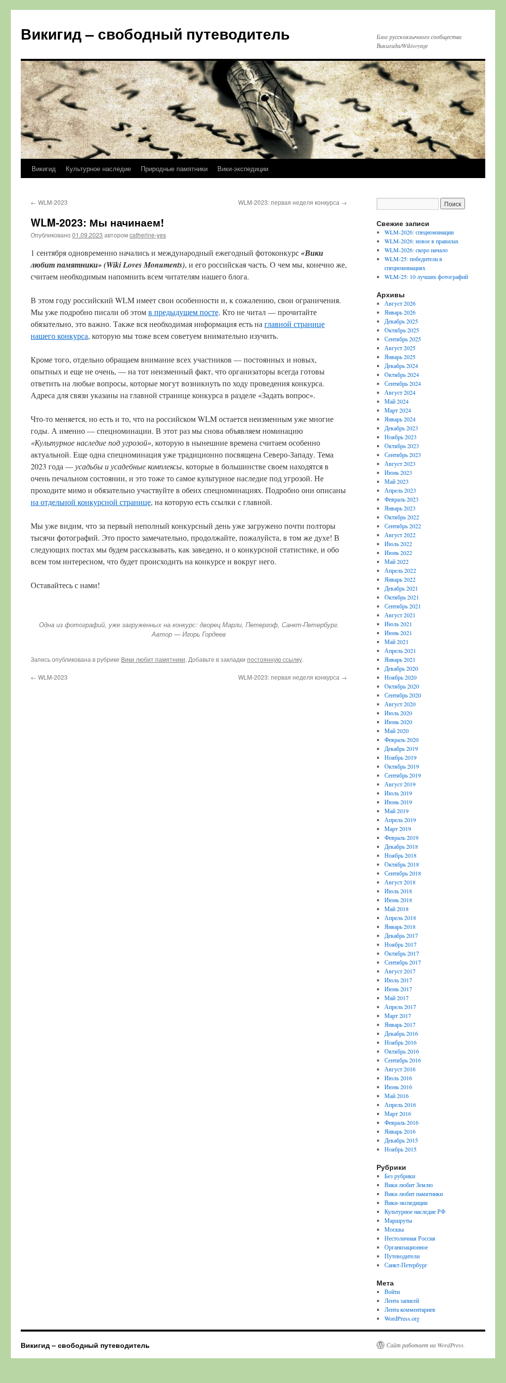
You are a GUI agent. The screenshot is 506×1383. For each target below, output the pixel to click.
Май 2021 (396, 641)
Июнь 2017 (398, 989)
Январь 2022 (400, 579)
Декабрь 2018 (401, 846)
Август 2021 (400, 615)
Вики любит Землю (408, 1185)
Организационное (406, 1247)
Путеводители (402, 1256)
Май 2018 (396, 909)
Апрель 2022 (400, 570)
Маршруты (398, 1220)
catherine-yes (147, 234)
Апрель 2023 (400, 490)
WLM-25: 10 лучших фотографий (426, 276)
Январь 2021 (400, 659)
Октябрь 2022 (401, 517)
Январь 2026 (400, 312)
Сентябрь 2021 (402, 606)
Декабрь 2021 (401, 588)
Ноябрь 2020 (400, 677)
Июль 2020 (398, 713)
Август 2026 (400, 303)
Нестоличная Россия (409, 1238)
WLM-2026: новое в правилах (421, 241)
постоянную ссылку (274, 659)
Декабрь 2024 (401, 365)
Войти (392, 1291)
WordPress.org (402, 1318)
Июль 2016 (398, 1078)
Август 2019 (400, 784)
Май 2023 (396, 481)
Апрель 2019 (400, 820)
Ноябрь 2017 (400, 944)
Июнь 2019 (398, 802)
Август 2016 (400, 1069)
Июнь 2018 (398, 900)
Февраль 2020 (401, 739)
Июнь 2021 (398, 633)
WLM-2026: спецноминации (419, 232)
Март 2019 (397, 828)
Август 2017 (400, 971)
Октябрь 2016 (401, 1051)
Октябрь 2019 (401, 766)
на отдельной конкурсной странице (91, 502)
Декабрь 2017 (401, 935)
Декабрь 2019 (401, 748)
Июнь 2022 (398, 552)
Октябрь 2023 (401, 446)
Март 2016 (397, 1113)
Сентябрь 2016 (402, 1060)
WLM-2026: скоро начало (416, 250)
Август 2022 (400, 535)
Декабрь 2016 (401, 1033)
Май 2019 (396, 811)
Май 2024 (396, 401)
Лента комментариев (409, 1309)
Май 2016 (396, 1096)
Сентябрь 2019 (402, 775)
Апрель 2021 (400, 650)
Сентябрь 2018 (402, 873)
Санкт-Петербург (405, 1265)
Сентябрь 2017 (402, 962)
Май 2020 (396, 731)
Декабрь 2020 (401, 668)
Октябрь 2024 (401, 374)
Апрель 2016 (400, 1104)
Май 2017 (396, 998)
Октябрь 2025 (401, 330)
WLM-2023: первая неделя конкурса (292, 202)
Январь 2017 (400, 1024)
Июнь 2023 (398, 472)
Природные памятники (174, 168)
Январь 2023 (400, 508)
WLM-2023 (49, 202)
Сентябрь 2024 (402, 383)
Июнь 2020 (398, 722)
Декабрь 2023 (401, 428)
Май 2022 (396, 561)
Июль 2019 (398, 793)
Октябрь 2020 (401, 686)
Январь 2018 (400, 926)
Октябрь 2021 (401, 597)
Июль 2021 (398, 624)
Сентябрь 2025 (402, 339)
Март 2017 (397, 1015)
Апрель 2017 (400, 1007)
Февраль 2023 (401, 499)
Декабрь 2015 (401, 1140)
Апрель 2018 (400, 918)
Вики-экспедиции (242, 168)
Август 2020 (400, 704)
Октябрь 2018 (401, 864)
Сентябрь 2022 (402, 526)
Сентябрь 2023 (402, 455)
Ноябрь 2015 (400, 1149)
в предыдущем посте (183, 312)
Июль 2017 (398, 980)
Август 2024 (400, 392)
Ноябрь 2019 (400, 757)
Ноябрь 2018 (400, 855)
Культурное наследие (98, 168)
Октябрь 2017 (401, 953)
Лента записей (401, 1300)
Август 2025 (400, 348)
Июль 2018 (398, 891)
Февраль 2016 (401, 1122)
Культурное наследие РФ (414, 1211)
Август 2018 (400, 882)
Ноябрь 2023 (400, 437)
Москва (394, 1229)
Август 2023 (400, 463)
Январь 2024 (400, 419)
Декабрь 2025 (401, 321)
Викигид (44, 168)
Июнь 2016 (398, 1087)
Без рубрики (399, 1176)
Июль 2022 (398, 544)
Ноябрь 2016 (400, 1042)
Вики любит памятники (153, 659)
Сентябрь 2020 (402, 695)
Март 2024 (397, 410)
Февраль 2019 (401, 837)
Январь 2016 (400, 1131)
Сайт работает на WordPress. (425, 1345)
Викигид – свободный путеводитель (155, 33)
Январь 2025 (400, 357)
